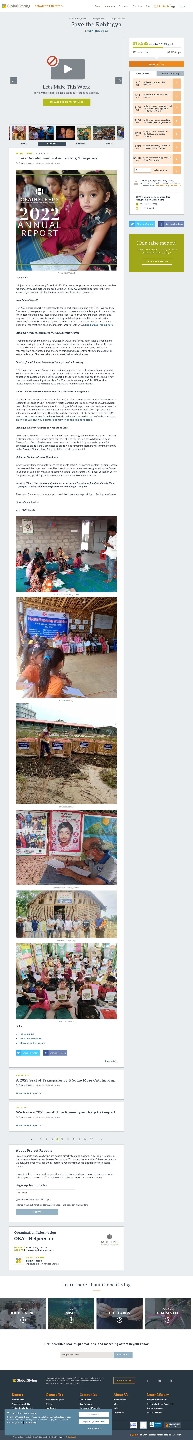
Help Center (124, 1380)
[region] (58, 1422)
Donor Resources (155, 1408)
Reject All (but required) (94, 1421)
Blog (148, 6)
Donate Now (156, 64)
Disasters (137, 6)
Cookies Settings (94, 1428)
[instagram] (160, 1380)
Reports (52, 143)
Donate (47, 6)
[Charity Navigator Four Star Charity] (135, 1425)
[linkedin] (171, 1380)
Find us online (26, 1033)
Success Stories (154, 1412)
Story (23, 143)
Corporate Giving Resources (160, 1404)
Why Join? (50, 1404)
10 (91, 1139)
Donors (17, 1395)
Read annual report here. (99, 324)
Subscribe (123, 1354)
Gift (163, 6)
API (174, 1435)
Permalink (111, 1061)
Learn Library (158, 1395)
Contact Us (118, 1412)
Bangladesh (99, 18)
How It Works (119, 1399)
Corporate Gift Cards (90, 1408)
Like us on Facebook (30, 1038)
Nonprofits (109, 6)
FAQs (115, 1408)
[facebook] (147, 1380)
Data (179, 1435)
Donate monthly (170, 73)
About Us (120, 1395)
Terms (160, 1435)
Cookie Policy (30, 1422)
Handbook (51, 1408)
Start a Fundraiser (156, 261)
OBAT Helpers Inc (98, 30)
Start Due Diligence (55, 1399)
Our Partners (86, 1404)
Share (109, 143)
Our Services (85, 1399)
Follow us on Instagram (32, 1043)
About (98, 6)
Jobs (115, 1404)
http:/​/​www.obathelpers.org (39, 1250)
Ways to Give (18, 1399)
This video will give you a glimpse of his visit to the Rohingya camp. (54, 419)
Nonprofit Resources (157, 1399)
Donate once (143, 73)
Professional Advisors (22, 1408)
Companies (124, 6)
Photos (80, 143)
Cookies (152, 1435)
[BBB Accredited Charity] (156, 1425)
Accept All (94, 1414)
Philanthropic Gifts (21, 1404)
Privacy (143, 1435)
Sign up (36, 1212)
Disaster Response (77, 18)
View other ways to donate (168, 185)
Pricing (167, 1435)
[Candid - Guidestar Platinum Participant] (144, 1425)
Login (182, 6)
